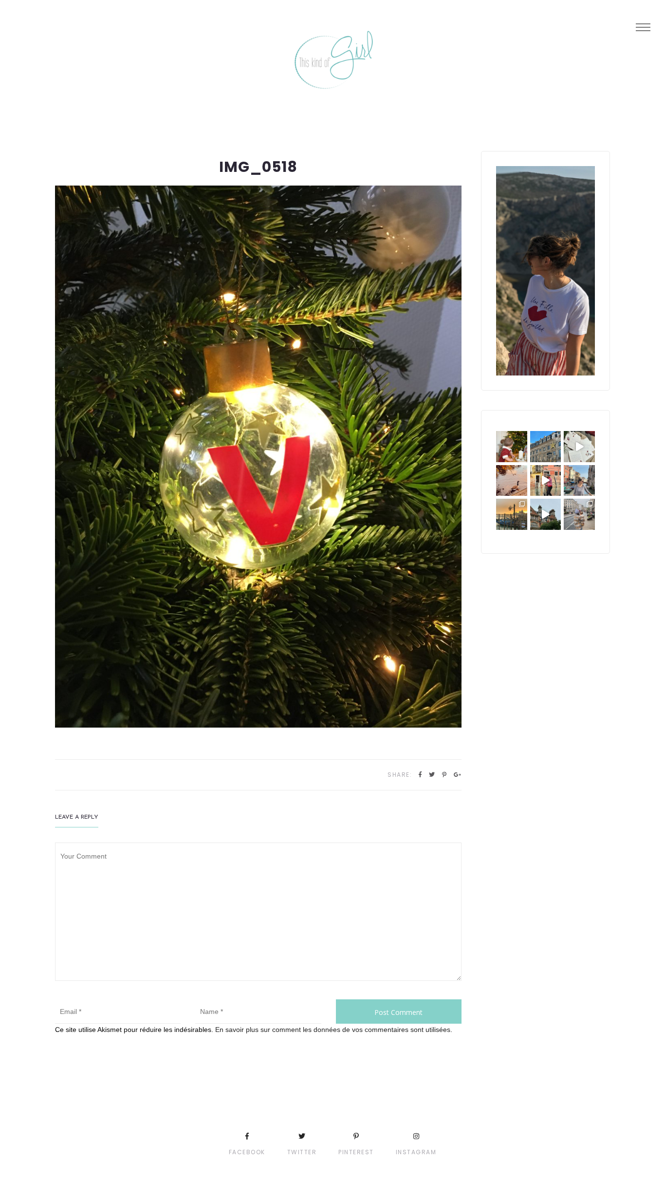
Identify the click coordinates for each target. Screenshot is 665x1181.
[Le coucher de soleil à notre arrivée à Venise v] (511, 514)
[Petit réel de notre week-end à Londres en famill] (545, 514)
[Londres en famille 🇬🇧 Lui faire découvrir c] (579, 514)
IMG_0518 (258, 166)
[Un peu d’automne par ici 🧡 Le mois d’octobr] (511, 480)
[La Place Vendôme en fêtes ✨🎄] (545, 446)
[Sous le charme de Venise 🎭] (545, 480)
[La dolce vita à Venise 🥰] (579, 480)
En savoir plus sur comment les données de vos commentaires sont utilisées (332, 1029)
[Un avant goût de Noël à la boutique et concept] (579, 446)
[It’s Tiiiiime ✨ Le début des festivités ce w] (511, 446)
